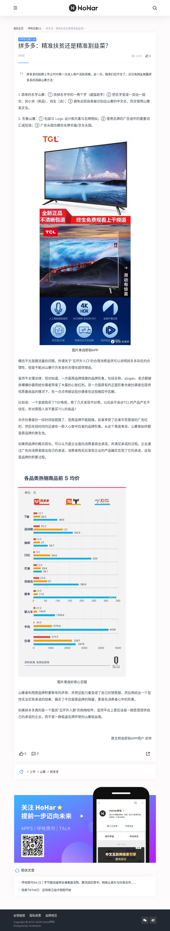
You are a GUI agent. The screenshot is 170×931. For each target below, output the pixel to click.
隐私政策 (35, 915)
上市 (32, 771)
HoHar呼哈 (48, 922)
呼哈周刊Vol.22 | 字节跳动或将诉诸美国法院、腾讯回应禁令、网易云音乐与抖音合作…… (79, 882)
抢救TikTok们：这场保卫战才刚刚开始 (46, 890)
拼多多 (54, 771)
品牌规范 (51, 915)
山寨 (43, 771)
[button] (148, 754)
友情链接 (19, 915)
